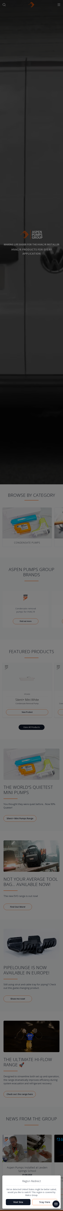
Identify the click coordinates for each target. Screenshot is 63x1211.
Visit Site (18, 1202)
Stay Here (44, 1202)
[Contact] (55, 1203)
